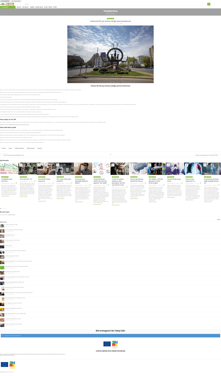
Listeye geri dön (110, 154)
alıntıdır (110, 23)
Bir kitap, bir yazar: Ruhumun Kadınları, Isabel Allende (15, 250)
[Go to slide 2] (1, 208)
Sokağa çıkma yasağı (30, 148)
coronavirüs (3, 148)
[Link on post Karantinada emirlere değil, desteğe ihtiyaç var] (212, 169)
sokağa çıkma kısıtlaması (19, 148)
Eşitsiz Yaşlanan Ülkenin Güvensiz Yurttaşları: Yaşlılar (15, 313)
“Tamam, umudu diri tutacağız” (11, 224)
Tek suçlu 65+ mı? (26, 179)
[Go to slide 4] (3, 208)
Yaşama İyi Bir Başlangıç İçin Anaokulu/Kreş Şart (14, 282)
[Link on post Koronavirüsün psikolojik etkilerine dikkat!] (83, 169)
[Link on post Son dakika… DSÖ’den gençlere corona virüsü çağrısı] (156, 169)
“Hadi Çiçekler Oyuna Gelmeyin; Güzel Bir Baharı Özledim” (16, 266)
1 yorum (12, 231)
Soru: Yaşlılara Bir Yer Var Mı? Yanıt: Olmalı (13, 303)
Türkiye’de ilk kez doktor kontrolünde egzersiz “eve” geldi (100, 181)
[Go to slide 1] (0, 208)
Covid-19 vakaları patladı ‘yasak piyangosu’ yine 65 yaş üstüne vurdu (118, 182)
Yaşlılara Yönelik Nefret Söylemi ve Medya (13, 324)
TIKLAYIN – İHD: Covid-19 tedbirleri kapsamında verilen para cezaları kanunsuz (14, 124)
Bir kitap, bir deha (8, 245)
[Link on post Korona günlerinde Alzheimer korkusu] (138, 169)
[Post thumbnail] (2, 225)
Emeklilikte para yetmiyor (6, 180)
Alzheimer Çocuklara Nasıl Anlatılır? (12, 256)
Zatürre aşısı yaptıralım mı (190, 180)
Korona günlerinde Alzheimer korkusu (136, 180)
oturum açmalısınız (11, 214)
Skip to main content (16, 1)
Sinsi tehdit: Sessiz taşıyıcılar (44, 180)
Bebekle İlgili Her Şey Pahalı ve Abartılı (12, 271)
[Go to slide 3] (2, 208)
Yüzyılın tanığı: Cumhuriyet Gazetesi (12, 240)
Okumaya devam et (24, 196)
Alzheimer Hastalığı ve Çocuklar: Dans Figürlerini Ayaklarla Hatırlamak (18, 292)
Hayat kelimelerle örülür (10, 235)
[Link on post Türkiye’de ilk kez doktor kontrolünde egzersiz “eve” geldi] (101, 169)
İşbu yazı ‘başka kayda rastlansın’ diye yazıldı (14, 229)
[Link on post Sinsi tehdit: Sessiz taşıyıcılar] (46, 169)
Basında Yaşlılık (112, 13)
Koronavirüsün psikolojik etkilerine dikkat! (81, 181)
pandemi (10, 148)
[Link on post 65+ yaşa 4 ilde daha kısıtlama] (64, 169)
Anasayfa (107, 13)
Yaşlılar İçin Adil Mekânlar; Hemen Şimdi (13, 318)
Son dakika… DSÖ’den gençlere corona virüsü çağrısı (156, 181)
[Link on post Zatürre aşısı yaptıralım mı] (193, 169)
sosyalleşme (39, 148)
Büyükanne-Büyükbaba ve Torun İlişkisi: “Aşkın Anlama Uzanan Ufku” (18, 261)
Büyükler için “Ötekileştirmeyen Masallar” (13, 308)
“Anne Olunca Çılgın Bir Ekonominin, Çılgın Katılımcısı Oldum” (17, 276)
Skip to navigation (5, 1)
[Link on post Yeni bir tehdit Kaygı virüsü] (175, 169)
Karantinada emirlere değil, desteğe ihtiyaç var (211, 181)
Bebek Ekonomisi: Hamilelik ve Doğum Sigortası (14, 287)
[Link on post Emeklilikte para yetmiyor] (9, 169)
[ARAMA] (208, 4)
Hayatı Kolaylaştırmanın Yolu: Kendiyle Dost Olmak (15, 297)
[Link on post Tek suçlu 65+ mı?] (27, 169)
